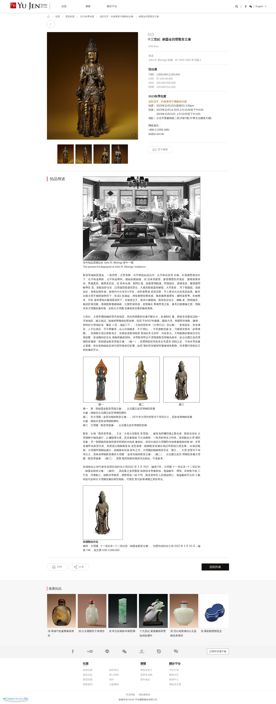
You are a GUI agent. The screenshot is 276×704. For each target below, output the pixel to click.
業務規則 (87, 684)
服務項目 (174, 674)
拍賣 (57, 16)
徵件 (111, 679)
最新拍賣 (87, 670)
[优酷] (141, 651)
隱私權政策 (144, 694)
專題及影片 (146, 670)
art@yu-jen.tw (156, 134)
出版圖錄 (114, 684)
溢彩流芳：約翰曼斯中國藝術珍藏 (116, 16)
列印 (59, 567)
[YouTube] (90, 651)
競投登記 (114, 670)
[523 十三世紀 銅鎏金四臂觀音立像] (65, 154)
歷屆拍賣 (69, 16)
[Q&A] (176, 651)
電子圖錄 (163, 149)
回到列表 (215, 567)
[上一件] (51, 24)
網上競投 (114, 674)
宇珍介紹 (174, 670)
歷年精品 (145, 679)
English (259, 6)
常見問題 (130, 694)
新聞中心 (174, 679)
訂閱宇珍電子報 (218, 651)
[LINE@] (107, 651)
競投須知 (87, 674)
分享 (81, 567)
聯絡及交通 (175, 684)
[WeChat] (249, 6)
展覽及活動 (146, 674)
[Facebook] (245, 6)
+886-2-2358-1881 (158, 129)
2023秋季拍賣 (87, 16)
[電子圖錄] (159, 651)
